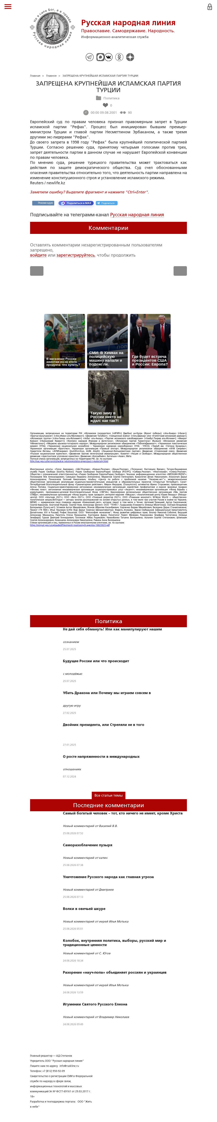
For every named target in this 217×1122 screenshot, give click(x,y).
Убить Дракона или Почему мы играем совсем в (107, 693)
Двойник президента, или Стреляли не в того (103, 725)
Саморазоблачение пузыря (87, 845)
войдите (38, 255)
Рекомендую (45, 202)
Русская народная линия (137, 214)
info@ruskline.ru (69, 1065)
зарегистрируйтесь (76, 255)
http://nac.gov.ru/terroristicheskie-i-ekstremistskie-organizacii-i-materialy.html (69, 461)
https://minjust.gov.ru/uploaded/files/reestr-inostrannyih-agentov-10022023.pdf (70, 525)
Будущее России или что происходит (96, 661)
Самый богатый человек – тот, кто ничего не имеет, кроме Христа (123, 813)
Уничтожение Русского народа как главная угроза (108, 877)
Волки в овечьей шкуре (84, 909)
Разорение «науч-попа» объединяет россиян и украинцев (115, 972)
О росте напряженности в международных (101, 757)
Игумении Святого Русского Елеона (95, 1004)
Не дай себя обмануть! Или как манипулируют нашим (112, 629)
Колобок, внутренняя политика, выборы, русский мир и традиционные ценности (114, 943)
